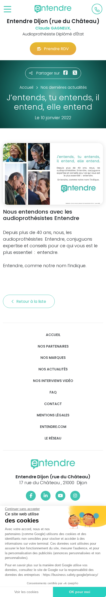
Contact (53, 404)
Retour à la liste (31, 301)
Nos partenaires (53, 346)
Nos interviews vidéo (53, 381)
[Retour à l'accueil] (53, 9)
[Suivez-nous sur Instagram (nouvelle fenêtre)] (75, 496)
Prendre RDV (56, 49)
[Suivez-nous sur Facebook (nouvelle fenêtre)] (31, 496)
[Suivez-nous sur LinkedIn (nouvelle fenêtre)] (46, 496)
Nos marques (53, 358)
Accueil (53, 335)
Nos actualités (53, 369)
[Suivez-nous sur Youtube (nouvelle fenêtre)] (60, 496)
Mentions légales (53, 415)
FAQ (53, 392)
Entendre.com (53, 427)
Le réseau (53, 438)
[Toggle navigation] (7, 9)
